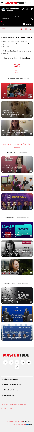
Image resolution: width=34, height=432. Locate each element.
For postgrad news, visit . (19, 421)
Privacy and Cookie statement (18, 404)
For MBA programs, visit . (23, 424)
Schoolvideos (17, 71)
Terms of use (4, 404)
